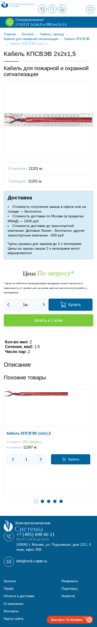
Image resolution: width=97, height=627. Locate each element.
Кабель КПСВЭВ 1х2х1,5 (29, 433)
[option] (48, 446)
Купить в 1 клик (48, 320)
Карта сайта (13, 619)
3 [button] (48, 501)
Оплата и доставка (19, 596)
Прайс (9, 588)
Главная (10, 34)
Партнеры (69, 588)
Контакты (11, 611)
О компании (13, 604)
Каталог (10, 581)
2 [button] (42, 501)
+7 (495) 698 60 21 (35, 534)
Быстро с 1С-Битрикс (67, 619)
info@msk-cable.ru (31, 561)
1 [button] (36, 501)
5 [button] (61, 501)
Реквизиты (69, 581)
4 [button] (54, 501)
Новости (68, 596)
